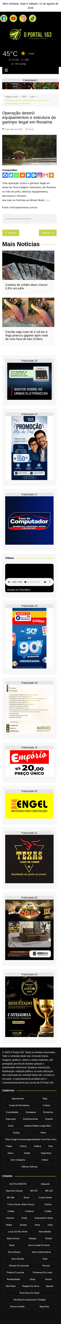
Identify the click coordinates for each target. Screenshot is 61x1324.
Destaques (31, 1112)
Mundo (48, 1238)
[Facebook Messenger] (28, 175)
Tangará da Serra (30, 1286)
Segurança (46, 1153)
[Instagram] (39, 175)
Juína (50, 1224)
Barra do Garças (14, 1190)
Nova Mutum (14, 1252)
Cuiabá (47, 1211)
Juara (37, 1224)
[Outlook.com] (34, 175)
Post (50, 1146)
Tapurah (49, 1286)
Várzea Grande (17, 1306)
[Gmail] (45, 175)
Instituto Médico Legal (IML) (37, 1125)
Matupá (32, 1238)
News (43, 1132)
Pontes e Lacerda (15, 1272)
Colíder (11, 1211)
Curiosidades (12, 1112)
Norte (12, 1245)
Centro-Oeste (45, 1197)
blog (45, 1098)
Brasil (26, 1197)
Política (37, 1146)
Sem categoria (18, 1160)
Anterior (12, 232)
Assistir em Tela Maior (18, 590)
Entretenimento (30, 1119)
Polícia (23, 1146)
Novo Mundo (18, 1259)
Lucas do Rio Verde (17, 1231)
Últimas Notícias (29, 1166)
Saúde (27, 1153)
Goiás (24, 1218)
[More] (51, 175)
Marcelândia (45, 1231)
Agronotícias (18, 1098)
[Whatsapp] (16, 175)
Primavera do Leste (42, 1272)
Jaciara (23, 1224)
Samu (10, 1153)
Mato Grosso (13, 1238)
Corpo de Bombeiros (19, 1105)
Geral (30, 129)
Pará (45, 1259)
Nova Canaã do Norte (39, 1245)
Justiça (16, 1132)
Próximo (46, 232)
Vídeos (44, 1160)
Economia (48, 1112)
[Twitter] (10, 175)
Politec (9, 1146)
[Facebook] (5, 175)
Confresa (29, 1211)
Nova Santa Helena (41, 1252)
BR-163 (49, 1190)
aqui (47, 200)
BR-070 (34, 1190)
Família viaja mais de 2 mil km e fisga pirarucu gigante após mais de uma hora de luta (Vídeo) (26, 335)
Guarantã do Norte (43, 1218)
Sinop (32, 1279)
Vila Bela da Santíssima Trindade (29, 1299)
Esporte (49, 1119)
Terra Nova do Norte (29, 1293)
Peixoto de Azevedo (19, 1265)
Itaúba (9, 1224)
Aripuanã (45, 1184)
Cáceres (10, 1218)
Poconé (46, 1265)
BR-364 (10, 1197)
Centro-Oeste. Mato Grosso (20, 1204)
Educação (11, 1119)
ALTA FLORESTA (18, 1184)
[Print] (22, 175)
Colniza (48, 1204)
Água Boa (44, 1306)
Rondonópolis (13, 1279)
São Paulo (10, 1286)
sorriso (48, 1279)
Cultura (46, 1105)
